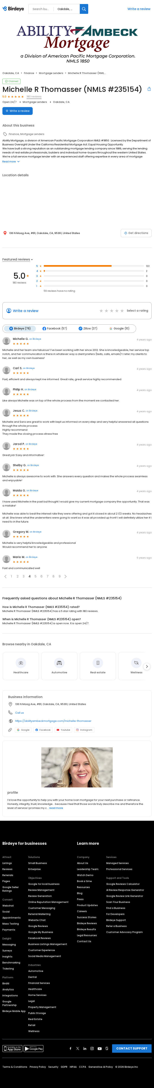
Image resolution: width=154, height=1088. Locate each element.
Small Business (37, 863)
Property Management (42, 1007)
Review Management (41, 890)
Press (80, 899)
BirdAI (5, 983)
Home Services (37, 995)
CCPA (82, 1067)
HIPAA (73, 1067)
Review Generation (40, 896)
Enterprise (34, 869)
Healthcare (35, 989)
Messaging (9, 944)
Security (53, 1067)
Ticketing (8, 968)
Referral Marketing (39, 914)
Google (25, 729)
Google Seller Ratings (10, 888)
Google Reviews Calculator (123, 884)
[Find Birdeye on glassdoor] (107, 1048)
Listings (7, 863)
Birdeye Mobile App (14, 1011)
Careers (82, 911)
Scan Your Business (118, 902)
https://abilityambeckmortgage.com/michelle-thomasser (53, 721)
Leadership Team (87, 869)
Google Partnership (9, 1003)
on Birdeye (35, 338)
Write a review (139, 9)
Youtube (65, 729)
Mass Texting (10, 923)
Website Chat (37, 920)
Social (6, 911)
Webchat (8, 905)
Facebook (45, 729)
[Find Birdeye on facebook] (70, 1048)
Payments (8, 929)
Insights (7, 956)
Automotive (35, 971)
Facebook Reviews (39, 938)
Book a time (84, 881)
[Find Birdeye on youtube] (100, 1048)
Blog (79, 893)
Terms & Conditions (14, 1067)
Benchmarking (11, 962)
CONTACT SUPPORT (131, 1048)
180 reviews (34, 96)
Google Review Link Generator (124, 896)
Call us (19, 713)
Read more (9, 161)
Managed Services (117, 863)
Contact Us (84, 941)
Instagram (86, 729)
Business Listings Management (47, 944)
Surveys (7, 950)
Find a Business (115, 908)
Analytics (8, 989)
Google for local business (44, 884)
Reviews (7, 869)
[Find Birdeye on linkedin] (84, 1048)
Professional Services (119, 869)
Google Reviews (38, 926)
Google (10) (121, 328)
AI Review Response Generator (125, 890)
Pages (6, 881)
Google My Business (40, 932)
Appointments (11, 917)
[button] (5, 576)
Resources (83, 887)
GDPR (64, 1067)
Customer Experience (41, 950)
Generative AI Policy (100, 1067)
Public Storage (37, 1013)
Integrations (10, 995)
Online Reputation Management (48, 902)
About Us (82, 863)
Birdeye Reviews (87, 923)
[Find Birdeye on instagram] (92, 1048)
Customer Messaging (41, 908)
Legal (31, 1001)
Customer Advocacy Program (124, 932)
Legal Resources (87, 935)
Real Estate (35, 1019)
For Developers (115, 914)
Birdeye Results (86, 929)
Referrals (7, 875)
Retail (31, 1025)
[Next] (146, 666)
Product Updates (87, 905)
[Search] (84, 9)
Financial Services (39, 983)
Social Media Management (44, 956)
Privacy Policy (38, 1067)
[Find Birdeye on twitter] (77, 1048)
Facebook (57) (57, 328)
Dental (32, 977)
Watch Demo (85, 875)
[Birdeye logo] (13, 9)
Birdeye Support (116, 920)
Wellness (34, 1031)
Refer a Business (116, 926)
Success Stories (86, 917)
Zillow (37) (90, 328)
